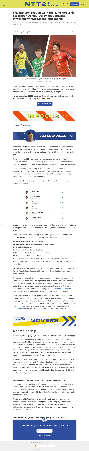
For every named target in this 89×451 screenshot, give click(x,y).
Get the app (51, 446)
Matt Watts (32, 80)
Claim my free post (44, 431)
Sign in (83, 4)
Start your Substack (41, 446)
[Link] (10, 330)
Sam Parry (25, 80)
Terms (49, 443)
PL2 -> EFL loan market (62, 289)
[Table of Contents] (2, 225)
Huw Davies (62, 78)
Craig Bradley (39, 80)
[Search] (64, 4)
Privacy (45, 443)
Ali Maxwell (48, 78)
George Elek (54, 78)
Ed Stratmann (47, 80)
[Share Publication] (67, 4)
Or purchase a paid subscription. (44, 435)
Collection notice (56, 443)
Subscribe (74, 4)
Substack (37, 449)
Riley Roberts (58, 80)
